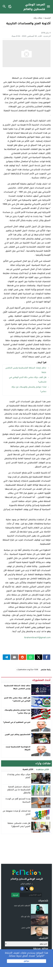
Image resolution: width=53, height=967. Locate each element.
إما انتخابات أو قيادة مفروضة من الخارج (16, 812)
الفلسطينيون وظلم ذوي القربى (17, 734)
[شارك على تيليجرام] (6, 657)
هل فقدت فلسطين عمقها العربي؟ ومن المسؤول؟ (18, 824)
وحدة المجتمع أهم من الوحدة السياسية (18, 800)
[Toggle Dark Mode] (10, 6)
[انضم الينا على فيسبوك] (22, 889)
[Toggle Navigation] (49, 6)
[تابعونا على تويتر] (27, 889)
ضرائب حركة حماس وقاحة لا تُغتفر (18, 776)
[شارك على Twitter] (38, 657)
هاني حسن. (25, 927)
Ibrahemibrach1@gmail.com (37, 637)
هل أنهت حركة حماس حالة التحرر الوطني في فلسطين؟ (17, 699)
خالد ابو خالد (25, 916)
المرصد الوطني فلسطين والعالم (34, 7)
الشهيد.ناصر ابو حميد (22, 905)
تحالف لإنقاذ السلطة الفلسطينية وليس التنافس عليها (17, 687)
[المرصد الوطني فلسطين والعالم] (26, 874)
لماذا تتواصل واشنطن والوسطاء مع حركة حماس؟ (17, 712)
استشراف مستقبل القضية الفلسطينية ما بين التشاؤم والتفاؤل (18, 790)
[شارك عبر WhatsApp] (30, 657)
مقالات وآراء (37, 18)
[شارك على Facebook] (46, 657)
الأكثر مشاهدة (42, 769)
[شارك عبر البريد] (14, 657)
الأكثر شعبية (28, 769)
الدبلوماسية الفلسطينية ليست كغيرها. (18, 748)
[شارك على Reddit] (22, 657)
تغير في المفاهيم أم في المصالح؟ (16, 722)
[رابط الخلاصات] (32, 889)
